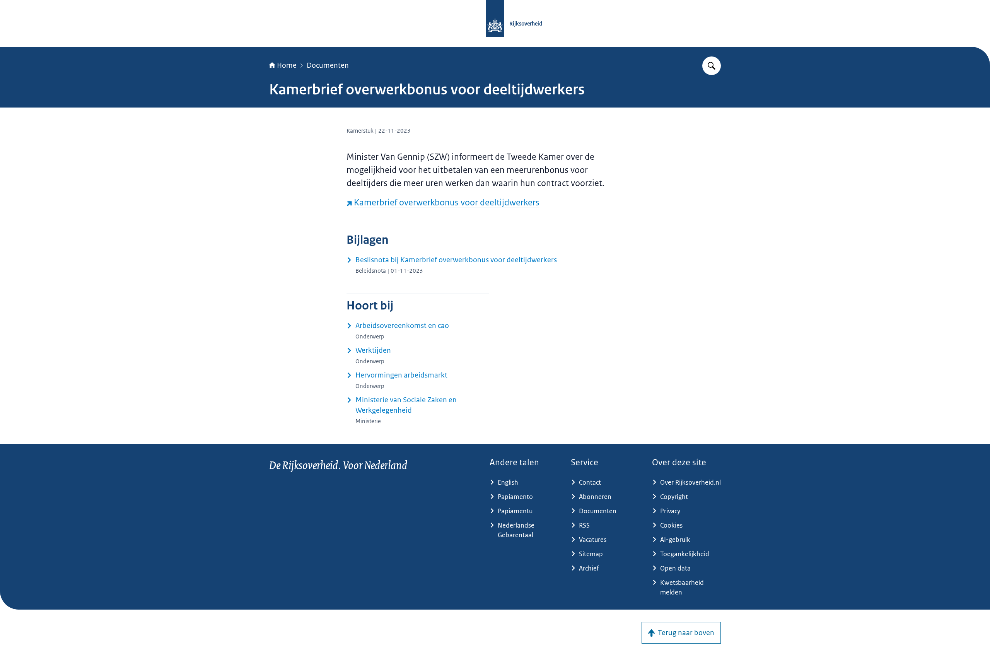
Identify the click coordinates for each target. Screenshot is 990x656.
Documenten (328, 65)
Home (287, 65)
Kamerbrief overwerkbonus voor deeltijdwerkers (446, 202)
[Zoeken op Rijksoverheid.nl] (711, 65)
